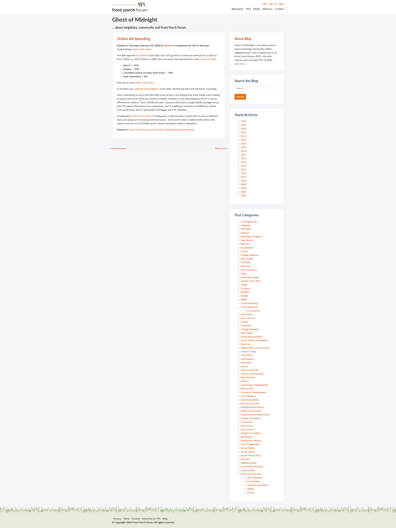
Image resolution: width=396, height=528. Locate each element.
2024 (243, 129)
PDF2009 (246, 229)
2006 (243, 195)
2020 (243, 143)
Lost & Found (248, 318)
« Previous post (118, 148)
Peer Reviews (248, 377)
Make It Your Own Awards (255, 348)
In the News (253, 481)
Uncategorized (248, 221)
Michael (168, 45)
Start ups (246, 344)
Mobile (244, 296)
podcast (245, 233)
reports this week (141, 49)
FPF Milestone (255, 478)
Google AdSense (249, 255)
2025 (243, 125)
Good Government (251, 411)
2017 (243, 155)
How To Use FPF (250, 370)
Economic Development (254, 392)
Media (256, 9)
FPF (265, 4)
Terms (126, 518)
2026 (243, 121)
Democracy (247, 426)
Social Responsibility (252, 337)
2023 (243, 132)
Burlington (246, 437)
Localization (247, 247)
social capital (248, 452)
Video (244, 285)
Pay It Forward (249, 270)
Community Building (252, 466)
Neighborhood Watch (252, 407)
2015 (243, 162)
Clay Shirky (247, 355)
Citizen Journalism (251, 418)
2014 (243, 166)
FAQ (248, 9)
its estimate (142, 55)
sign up (273, 4)
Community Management (254, 385)
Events (244, 251)
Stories (250, 492)
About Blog (243, 39)
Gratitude (246, 325)
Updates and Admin (257, 485)
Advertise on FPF (151, 518)
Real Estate (247, 333)
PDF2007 (246, 262)
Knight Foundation (251, 433)
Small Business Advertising (179, 129)
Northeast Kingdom (251, 236)
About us (268, 9)
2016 (243, 158)
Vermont (245, 459)
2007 (243, 192)
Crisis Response (249, 307)
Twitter (244, 322)
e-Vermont (246, 422)
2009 (243, 184)
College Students (250, 329)
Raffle (244, 299)
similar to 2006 (208, 59)
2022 (243, 136)
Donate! (135, 518)
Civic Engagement (250, 444)
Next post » (221, 148)
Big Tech (245, 244)
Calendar (245, 225)
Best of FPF (247, 388)
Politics (245, 381)
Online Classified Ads (252, 374)
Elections (246, 266)
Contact (279, 9)
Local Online (157, 129)
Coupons (245, 288)
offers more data (145, 82)
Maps (244, 273)
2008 (243, 188)
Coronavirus (253, 311)
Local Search (247, 429)
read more (240, 64)
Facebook (246, 362)
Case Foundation (250, 400)
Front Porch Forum (141, 116)
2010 (243, 181)
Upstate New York (250, 281)
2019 (243, 147)
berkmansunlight (250, 277)
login (281, 4)
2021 (243, 140)
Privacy (117, 518)
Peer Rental (247, 240)
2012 (243, 173)
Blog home (237, 9)
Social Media (248, 448)
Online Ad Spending (133, 39)
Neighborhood (248, 463)
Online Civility (248, 351)
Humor (244, 366)
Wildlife (245, 292)
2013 (243, 169)
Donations (246, 314)
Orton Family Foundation (254, 340)
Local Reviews (248, 396)
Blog (165, 518)
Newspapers (247, 359)
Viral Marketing (249, 303)
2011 (243, 177)
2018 (243, 151)
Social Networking (251, 455)
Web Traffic (247, 259)
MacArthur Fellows (251, 440)
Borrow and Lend (250, 403)
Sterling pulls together (147, 89)
